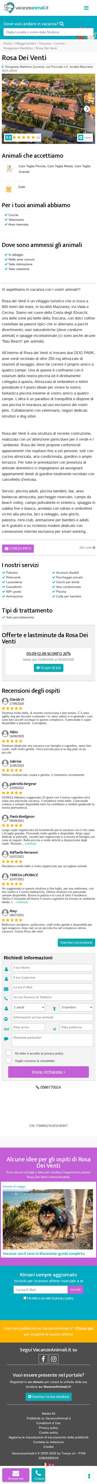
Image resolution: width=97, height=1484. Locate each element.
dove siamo (9, 70)
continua (30, 843)
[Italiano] (45, 1465)
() (38, 137)
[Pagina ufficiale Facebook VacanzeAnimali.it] (43, 1360)
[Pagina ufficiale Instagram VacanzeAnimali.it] (53, 1360)
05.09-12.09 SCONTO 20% (48, 653)
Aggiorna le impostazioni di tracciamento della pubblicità (48, 1437)
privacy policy (53, 1053)
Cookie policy (48, 1432)
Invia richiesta (47, 1072)
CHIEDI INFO (19, 548)
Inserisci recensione (76, 942)
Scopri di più (50, 668)
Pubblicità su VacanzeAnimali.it (49, 1418)
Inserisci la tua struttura (50, 1397)
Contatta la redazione (48, 1442)
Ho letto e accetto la (50, 1298)
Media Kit (48, 1413)
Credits (49, 1447)
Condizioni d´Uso (48, 1423)
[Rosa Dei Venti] (48, 109)
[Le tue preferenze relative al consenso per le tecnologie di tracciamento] (89, 1476)
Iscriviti (76, 1289)
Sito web (85, 547)
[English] (51, 1465)
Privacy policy (48, 1428)
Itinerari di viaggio (14, 1186)
